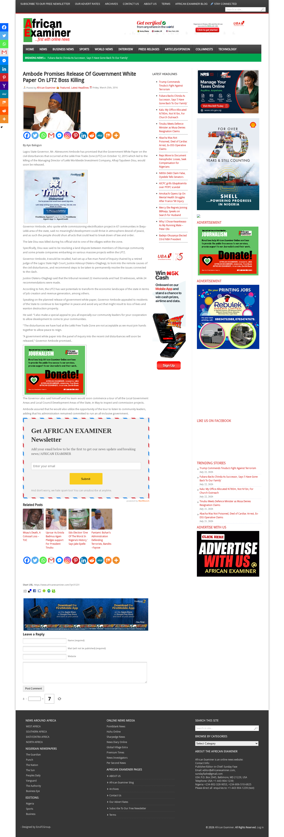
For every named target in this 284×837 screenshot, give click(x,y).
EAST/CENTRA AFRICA (37, 736)
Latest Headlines (80, 87)
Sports (84, 49)
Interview (126, 49)
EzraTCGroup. (43, 826)
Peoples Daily (33, 775)
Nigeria (30, 803)
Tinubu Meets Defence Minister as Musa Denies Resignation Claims (172, 127)
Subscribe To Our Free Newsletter (45, 4)
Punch (29, 759)
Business (30, 814)
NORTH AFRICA (34, 742)
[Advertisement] (85, 573)
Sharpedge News (116, 736)
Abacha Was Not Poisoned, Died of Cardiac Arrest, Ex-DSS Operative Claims (173, 143)
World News (104, 49)
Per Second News (116, 762)
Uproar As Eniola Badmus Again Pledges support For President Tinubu (55, 540)
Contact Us (131, 4)
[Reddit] (91, 135)
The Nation (32, 765)
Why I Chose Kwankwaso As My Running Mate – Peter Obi (172, 225)
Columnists (204, 49)
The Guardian (33, 754)
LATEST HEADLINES (164, 74)
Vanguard (31, 780)
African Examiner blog (191, 4)
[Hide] (1, 127)
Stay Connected (225, 4)
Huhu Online (114, 731)
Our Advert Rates (87, 4)
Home (30, 49)
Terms (166, 4)
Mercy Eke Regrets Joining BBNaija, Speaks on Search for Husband (173, 211)
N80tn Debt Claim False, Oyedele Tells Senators (172, 174)
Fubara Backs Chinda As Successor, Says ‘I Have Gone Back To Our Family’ (88, 57)
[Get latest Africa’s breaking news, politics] (42, 30)
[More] (116, 135)
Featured (65, 87)
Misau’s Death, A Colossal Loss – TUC (32, 536)
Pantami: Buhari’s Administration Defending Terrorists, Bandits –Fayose (101, 540)
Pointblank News (116, 726)
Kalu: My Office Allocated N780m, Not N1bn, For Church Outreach (172, 113)
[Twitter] (35, 135)
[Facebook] (27, 135)
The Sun (30, 770)
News (43, 49)
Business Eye (33, 791)
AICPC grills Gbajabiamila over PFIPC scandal (172, 185)
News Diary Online (117, 742)
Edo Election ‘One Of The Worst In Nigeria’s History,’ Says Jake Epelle (78, 538)
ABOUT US (150, 4)
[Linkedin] (83, 135)
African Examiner (46, 87)
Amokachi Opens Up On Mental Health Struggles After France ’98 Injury (172, 197)
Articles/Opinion (177, 49)
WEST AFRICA (33, 726)
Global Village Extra (117, 747)
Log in (260, 827)
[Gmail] (51, 135)
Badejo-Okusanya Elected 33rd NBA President (173, 237)
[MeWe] (100, 135)
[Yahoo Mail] (4, 86)
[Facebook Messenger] (59, 135)
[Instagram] (67, 135)
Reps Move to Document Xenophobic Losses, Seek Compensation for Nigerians (172, 161)
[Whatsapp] (43, 135)
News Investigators (117, 757)
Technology (227, 49)
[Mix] (108, 135)
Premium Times (115, 752)
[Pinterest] (75, 135)
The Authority (33, 785)
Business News (63, 49)
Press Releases (148, 49)
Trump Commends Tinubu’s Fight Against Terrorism (171, 85)
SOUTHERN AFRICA (36, 731)
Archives (111, 4)
